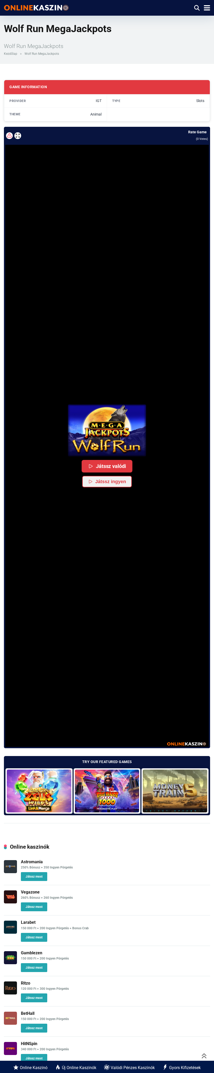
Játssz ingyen (110, 481)
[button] (107, 430)
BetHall (27, 1013)
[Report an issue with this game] (9, 135)
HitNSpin (29, 1043)
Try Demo (39, 790)
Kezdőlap (10, 54)
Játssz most (34, 876)
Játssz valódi (111, 466)
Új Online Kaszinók (79, 1067)
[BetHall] (10, 1023)
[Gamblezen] (10, 962)
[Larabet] (10, 932)
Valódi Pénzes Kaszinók (133, 1067)
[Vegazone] (10, 902)
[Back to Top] (204, 1055)
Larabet (28, 922)
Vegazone (30, 892)
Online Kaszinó (33, 1067)
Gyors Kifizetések (185, 1067)
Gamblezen (31, 952)
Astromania (32, 861)
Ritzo (25, 983)
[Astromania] (10, 871)
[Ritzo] (10, 993)
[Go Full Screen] (17, 135)
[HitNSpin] (10, 1053)
